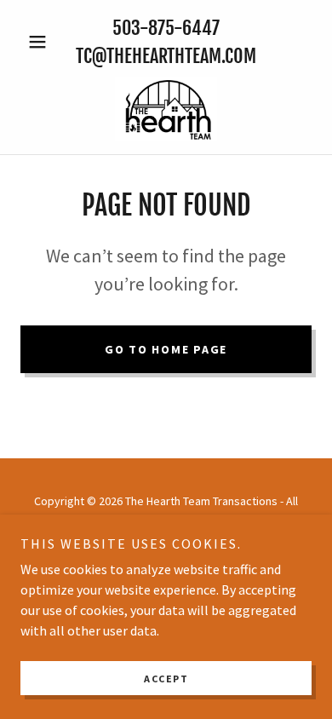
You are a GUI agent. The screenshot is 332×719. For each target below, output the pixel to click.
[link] (166, 109)
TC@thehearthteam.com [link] (166, 55)
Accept (166, 678)
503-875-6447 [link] (166, 27)
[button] (42, 42)
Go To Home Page (166, 349)
